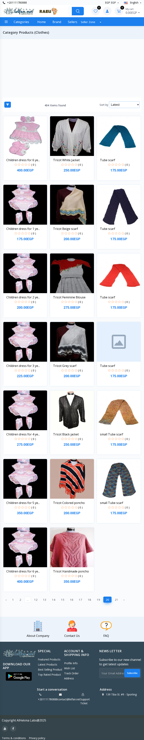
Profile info (71, 663)
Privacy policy (37, 738)
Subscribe (132, 673)
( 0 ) (33, 164)
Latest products (47, 664)
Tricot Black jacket (66, 434)
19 (98, 599)
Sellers (72, 22)
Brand (56, 22)
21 (116, 599)
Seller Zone (88, 22)
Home (41, 22)
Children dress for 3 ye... (23, 366)
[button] (19, 676)
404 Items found (55, 105)
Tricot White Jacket (66, 160)
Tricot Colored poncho (69, 503)
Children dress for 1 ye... (23, 229)
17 (80, 599)
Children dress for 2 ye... (23, 297)
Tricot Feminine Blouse (69, 297)
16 (71, 599)
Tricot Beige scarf (65, 229)
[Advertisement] (72, 68)
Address (69, 678)
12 (36, 599)
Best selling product (50, 669)
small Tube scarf (111, 434)
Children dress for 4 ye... (23, 434)
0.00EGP (132, 11)
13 (44, 599)
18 (89, 599)
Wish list (69, 668)
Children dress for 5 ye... (23, 503)
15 (62, 599)
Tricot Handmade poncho (71, 571)
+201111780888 (16, 2)
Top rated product (49, 674)
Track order (71, 673)
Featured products (49, 659)
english (134, 2)
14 (53, 599)
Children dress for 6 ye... (23, 160)
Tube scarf (107, 160)
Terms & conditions (14, 738)
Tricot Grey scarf (64, 366)
